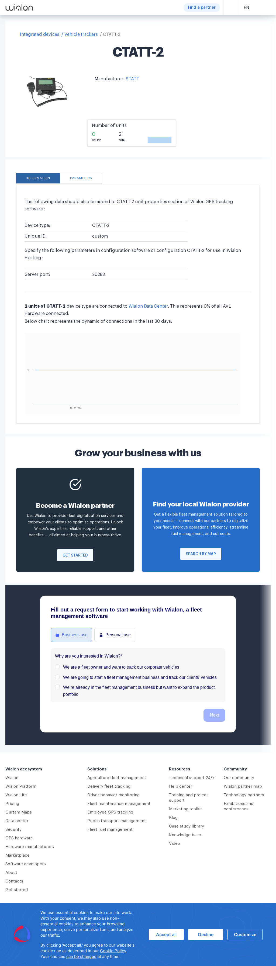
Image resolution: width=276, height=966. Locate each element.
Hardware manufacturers (29, 847)
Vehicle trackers (81, 34)
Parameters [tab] (81, 178)
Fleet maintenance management (118, 804)
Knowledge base (185, 835)
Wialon (11, 778)
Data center (16, 821)
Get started (75, 555)
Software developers (25, 864)
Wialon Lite (16, 795)
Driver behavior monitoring (113, 795)
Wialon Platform (20, 786)
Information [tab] (38, 178)
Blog (173, 818)
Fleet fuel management (110, 830)
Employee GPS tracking (110, 812)
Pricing (12, 804)
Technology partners (244, 795)
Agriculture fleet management (116, 778)
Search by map (201, 554)
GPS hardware (19, 838)
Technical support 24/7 (192, 778)
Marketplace (17, 855)
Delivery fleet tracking (108, 786)
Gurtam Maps (18, 812)
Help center (180, 786)
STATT (132, 79)
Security (13, 830)
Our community (239, 778)
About (11, 873)
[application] (138, 934)
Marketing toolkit (185, 809)
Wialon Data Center (148, 306)
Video (174, 844)
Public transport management (116, 821)
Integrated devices (39, 34)
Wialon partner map (243, 786)
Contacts (14, 881)
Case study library (186, 826)
